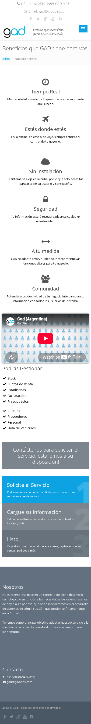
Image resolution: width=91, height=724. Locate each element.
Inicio (6, 59)
